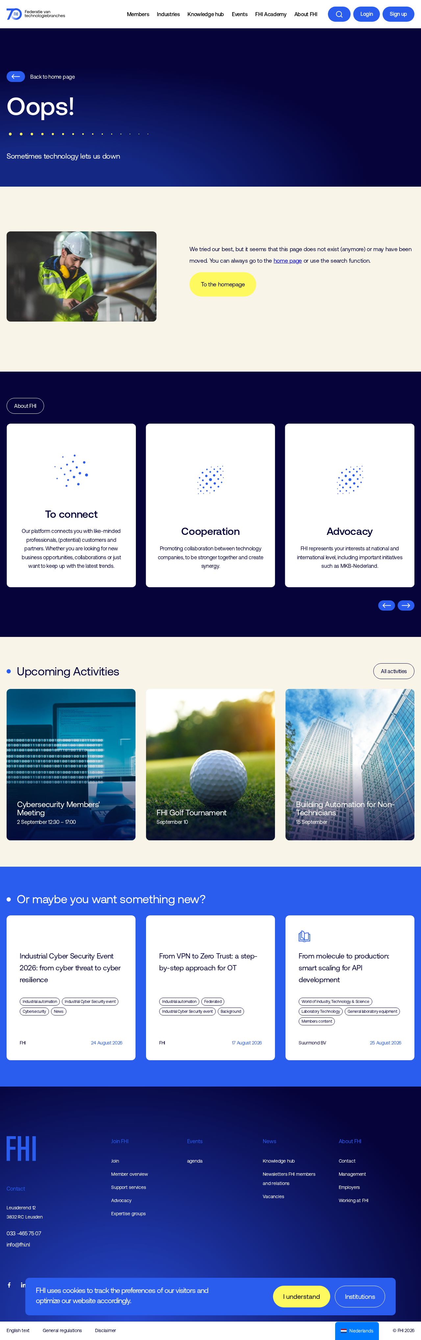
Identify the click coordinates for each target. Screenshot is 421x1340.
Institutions (360, 1296)
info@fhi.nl (18, 1245)
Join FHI (120, 1141)
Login (366, 14)
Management (352, 1174)
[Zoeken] (339, 14)
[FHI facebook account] (9, 1285)
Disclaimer (105, 1330)
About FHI (305, 14)
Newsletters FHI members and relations (289, 1178)
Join (115, 1161)
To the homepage (223, 284)
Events (239, 14)
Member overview (129, 1174)
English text (18, 1330)
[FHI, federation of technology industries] (36, 14)
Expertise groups (128, 1213)
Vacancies (273, 1196)
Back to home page (52, 77)
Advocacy (121, 1200)
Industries (168, 14)
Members (138, 14)
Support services (128, 1187)
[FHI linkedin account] (23, 1285)
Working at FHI (353, 1200)
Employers (349, 1187)
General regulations (62, 1330)
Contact (16, 1189)
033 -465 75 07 (24, 1233)
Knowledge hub (205, 14)
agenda (195, 1161)
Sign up (398, 14)
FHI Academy (270, 14)
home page (288, 260)
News (269, 1141)
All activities (394, 671)
